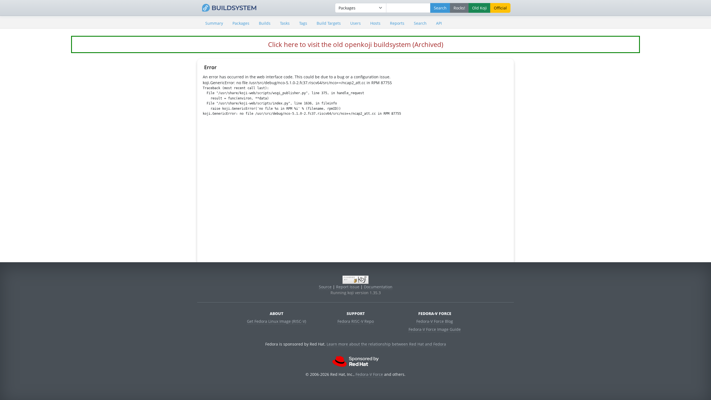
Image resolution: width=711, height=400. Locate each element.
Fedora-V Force (369, 374)
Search (420, 23)
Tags (303, 23)
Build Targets (329, 23)
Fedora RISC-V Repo (355, 321)
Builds (265, 23)
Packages (240, 23)
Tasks (285, 23)
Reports (397, 23)
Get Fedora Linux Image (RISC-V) (276, 321)
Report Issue (347, 286)
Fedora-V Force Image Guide (435, 329)
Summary (214, 23)
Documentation (378, 286)
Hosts (375, 23)
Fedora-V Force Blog (434, 321)
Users (355, 23)
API (439, 23)
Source (325, 286)
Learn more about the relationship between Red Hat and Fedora (386, 344)
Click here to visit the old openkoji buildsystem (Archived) (355, 44)
